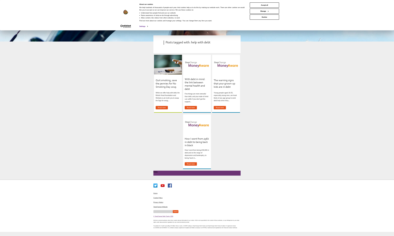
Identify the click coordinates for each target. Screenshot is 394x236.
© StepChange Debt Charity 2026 (163, 216)
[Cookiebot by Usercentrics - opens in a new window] (126, 26)
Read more (162, 108)
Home (155, 193)
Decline (264, 17)
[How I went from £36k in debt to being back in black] (197, 124)
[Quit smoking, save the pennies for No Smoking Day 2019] (168, 64)
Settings (142, 26)
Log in (159, 174)
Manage (263, 11)
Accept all (264, 5)
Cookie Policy (158, 198)
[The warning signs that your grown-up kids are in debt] (226, 64)
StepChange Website (160, 207)
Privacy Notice (158, 202)
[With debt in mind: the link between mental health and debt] (197, 64)
